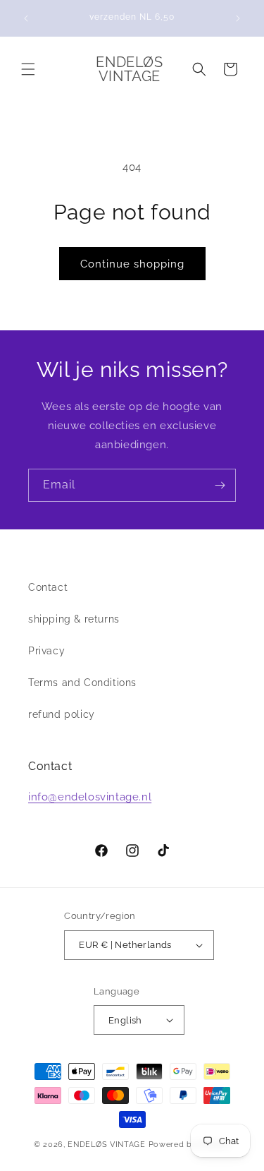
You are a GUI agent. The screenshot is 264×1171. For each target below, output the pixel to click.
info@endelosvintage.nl (89, 797)
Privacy (46, 650)
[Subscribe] (219, 485)
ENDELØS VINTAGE (107, 1144)
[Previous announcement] (26, 18)
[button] (28, 69)
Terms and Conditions (82, 682)
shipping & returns (74, 619)
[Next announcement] (237, 18)
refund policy (61, 714)
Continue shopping (132, 264)
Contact (48, 587)
